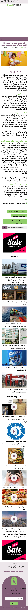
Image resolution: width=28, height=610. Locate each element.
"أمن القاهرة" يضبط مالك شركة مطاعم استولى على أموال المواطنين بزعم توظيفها (15, 419)
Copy (4, 227)
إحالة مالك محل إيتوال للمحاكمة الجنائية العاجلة (15, 302)
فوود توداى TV (18, 573)
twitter (11, 2)
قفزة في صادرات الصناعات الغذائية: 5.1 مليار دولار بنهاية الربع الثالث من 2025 (15, 324)
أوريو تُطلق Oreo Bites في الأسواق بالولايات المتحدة (16, 368)
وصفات (5, 571)
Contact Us (13, 573)
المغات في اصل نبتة (19, 215)
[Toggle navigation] (2, 39)
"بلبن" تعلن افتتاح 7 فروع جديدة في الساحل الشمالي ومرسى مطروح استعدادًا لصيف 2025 (14, 443)
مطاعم (17, 571)
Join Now (14, 603)
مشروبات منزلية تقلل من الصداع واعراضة (14, 487)
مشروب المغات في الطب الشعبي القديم (17, 221)
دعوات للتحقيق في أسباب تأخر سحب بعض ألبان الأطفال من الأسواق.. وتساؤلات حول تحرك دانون (16, 279)
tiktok (8, 1)
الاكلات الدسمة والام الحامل (16, 211)
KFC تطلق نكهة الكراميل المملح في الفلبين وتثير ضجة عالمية (16, 390)
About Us (9, 573)
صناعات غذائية (21, 571)
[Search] (26, 38)
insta (14, 2)
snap (5, 1)
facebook (17, 2)
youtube (2, 2)
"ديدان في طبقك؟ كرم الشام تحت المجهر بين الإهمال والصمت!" (14, 466)
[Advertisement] (14, 22)
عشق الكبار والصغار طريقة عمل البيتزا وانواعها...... (15, 507)
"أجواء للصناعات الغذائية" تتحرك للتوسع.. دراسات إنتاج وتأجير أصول (14, 346)
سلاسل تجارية (13, 571)
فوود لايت (8, 571)
